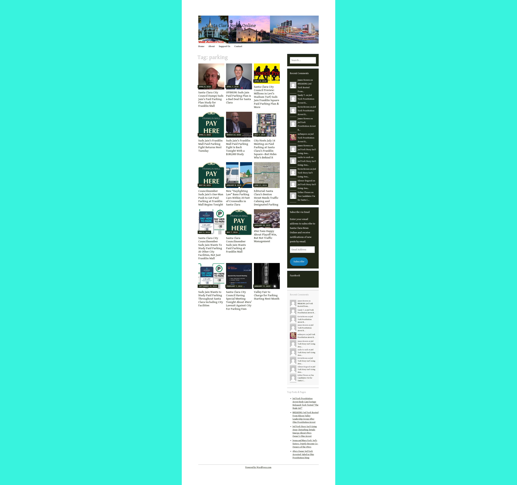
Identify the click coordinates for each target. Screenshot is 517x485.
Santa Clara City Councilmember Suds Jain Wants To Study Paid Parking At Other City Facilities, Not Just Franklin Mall (210, 248)
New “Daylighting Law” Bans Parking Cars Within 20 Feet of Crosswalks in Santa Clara (238, 197)
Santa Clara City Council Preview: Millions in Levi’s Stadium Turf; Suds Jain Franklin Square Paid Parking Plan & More (266, 97)
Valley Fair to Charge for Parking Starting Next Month (266, 295)
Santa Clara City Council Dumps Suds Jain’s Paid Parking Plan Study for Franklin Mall (210, 99)
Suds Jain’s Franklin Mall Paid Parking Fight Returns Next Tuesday (210, 145)
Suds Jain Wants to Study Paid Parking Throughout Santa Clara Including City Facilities (210, 298)
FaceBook (295, 275)
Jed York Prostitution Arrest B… (306, 99)
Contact (238, 46)
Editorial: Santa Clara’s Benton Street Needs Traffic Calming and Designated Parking (266, 197)
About (211, 46)
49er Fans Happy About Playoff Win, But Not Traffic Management (265, 236)
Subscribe (299, 261)
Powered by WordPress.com (258, 467)
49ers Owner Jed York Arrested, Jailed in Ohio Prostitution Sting (303, 454)
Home (201, 46)
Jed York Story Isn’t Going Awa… (307, 173)
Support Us (224, 46)
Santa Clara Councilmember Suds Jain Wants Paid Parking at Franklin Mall (236, 245)
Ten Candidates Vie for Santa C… (306, 378)
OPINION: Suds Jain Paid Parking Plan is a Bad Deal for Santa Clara (238, 97)
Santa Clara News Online (231, 25)
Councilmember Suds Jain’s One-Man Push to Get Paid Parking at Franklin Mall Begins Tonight (210, 197)
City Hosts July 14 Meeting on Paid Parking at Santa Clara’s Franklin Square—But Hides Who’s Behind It (265, 149)
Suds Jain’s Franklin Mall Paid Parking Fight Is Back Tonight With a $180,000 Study (238, 147)
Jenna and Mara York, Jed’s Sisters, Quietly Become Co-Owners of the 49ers (305, 443)
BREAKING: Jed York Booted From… (304, 88)
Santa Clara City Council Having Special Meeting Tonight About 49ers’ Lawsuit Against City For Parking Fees (239, 300)
